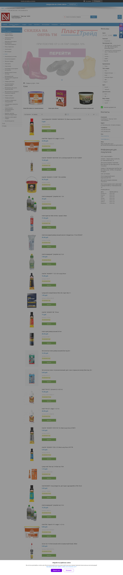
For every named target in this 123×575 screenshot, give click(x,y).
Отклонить (69, 570)
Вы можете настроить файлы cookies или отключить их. (61, 566)
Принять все (56, 570)
